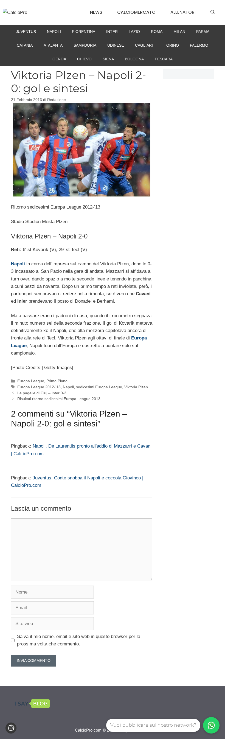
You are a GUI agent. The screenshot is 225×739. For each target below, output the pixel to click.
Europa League (30, 381)
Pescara (164, 59)
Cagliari (144, 45)
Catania (25, 45)
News (96, 12)
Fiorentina (83, 31)
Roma (156, 31)
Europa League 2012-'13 (39, 387)
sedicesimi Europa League (99, 387)
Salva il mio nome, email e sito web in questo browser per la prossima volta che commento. (78, 640)
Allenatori (183, 12)
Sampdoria (85, 45)
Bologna (134, 59)
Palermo (199, 45)
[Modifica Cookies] (10, 728)
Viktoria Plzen (136, 387)
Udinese (115, 45)
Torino (171, 45)
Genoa (59, 59)
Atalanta (53, 45)
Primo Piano (57, 381)
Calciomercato (136, 12)
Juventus (26, 31)
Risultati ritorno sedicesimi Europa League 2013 (58, 399)
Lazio (134, 31)
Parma (202, 31)
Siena (108, 59)
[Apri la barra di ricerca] (212, 12)
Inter (112, 31)
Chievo (84, 59)
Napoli (54, 31)
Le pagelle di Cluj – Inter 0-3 (41, 393)
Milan (179, 31)
